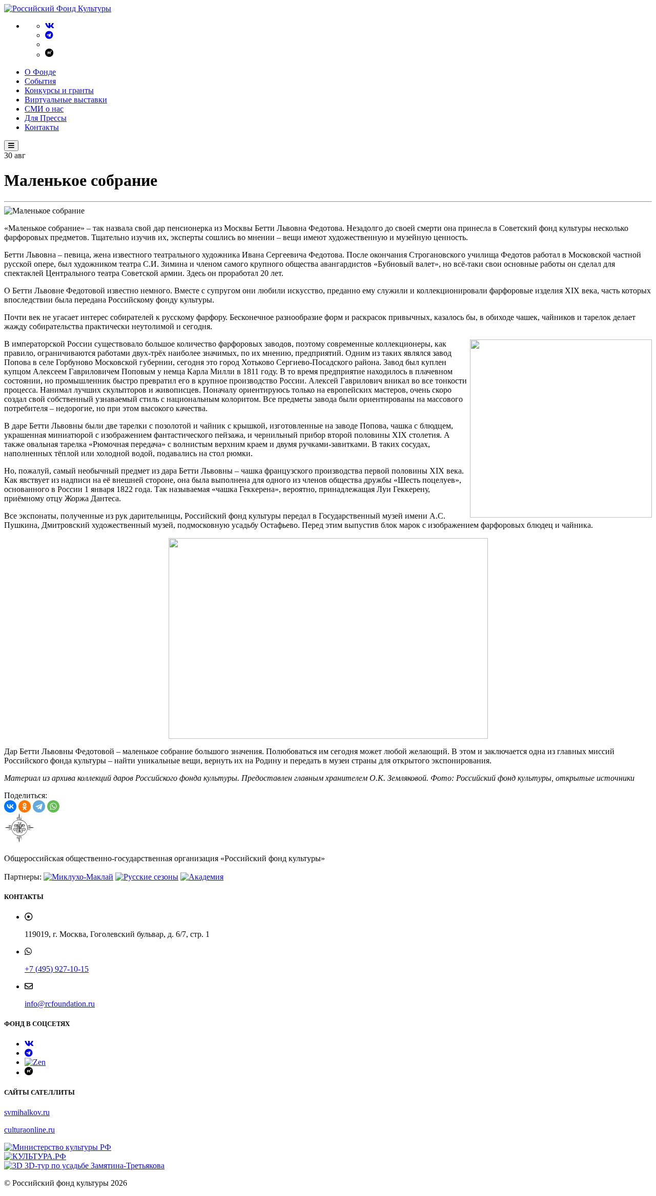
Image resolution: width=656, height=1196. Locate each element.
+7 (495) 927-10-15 (57, 969)
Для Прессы (46, 118)
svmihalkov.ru (27, 1112)
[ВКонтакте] (10, 806)
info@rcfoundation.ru (60, 1003)
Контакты (42, 127)
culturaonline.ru (29, 1129)
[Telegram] (49, 35)
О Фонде (40, 72)
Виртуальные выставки (66, 99)
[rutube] (49, 54)
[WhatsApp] (53, 806)
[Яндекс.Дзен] (35, 1062)
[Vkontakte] (49, 26)
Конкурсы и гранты (59, 90)
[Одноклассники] (24, 806)
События (40, 81)
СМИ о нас (44, 108)
